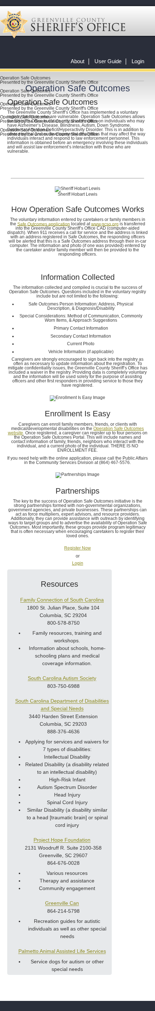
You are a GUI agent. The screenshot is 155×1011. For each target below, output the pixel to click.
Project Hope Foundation (62, 840)
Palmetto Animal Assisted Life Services (62, 951)
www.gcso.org (105, 223)
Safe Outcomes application (43, 223)
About (77, 61)
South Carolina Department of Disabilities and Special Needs (62, 705)
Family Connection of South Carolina (62, 600)
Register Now (77, 548)
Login (138, 61)
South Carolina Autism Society (62, 678)
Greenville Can (62, 903)
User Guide (107, 61)
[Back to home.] (62, 24)
